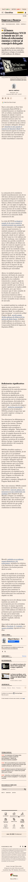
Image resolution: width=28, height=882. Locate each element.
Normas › (24, 656)
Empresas (4, 687)
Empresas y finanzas (11, 20)
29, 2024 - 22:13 (14, 92)
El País (24, 15)
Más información (5, 694)
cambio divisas (14, 821)
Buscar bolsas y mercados (9, 785)
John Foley (12, 669)
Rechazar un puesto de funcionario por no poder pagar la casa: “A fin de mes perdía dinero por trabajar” (14, 770)
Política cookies (18, 866)
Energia (18, 24)
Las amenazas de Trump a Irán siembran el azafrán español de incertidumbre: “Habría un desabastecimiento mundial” (11, 757)
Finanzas (18, 687)
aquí (24, 698)
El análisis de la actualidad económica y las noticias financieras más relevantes (12, 648)
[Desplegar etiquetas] (25, 688)
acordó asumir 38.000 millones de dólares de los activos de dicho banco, (13, 317)
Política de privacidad (19, 868)
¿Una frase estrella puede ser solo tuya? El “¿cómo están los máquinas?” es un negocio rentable (14, 776)
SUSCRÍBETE (20, 12)
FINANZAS (4, 28)
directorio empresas (22, 822)
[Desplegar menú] (3, 12)
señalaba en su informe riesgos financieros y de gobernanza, (12, 561)
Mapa (10, 869)
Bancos (9, 687)
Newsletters (16, 869)
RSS (12, 869)
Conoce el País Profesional (14, 834)
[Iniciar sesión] (25, 12)
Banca (3, 24)
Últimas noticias (6, 752)
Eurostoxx (8, 792)
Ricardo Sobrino (14, 680)
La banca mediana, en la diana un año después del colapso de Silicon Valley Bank (18, 676)
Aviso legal (12, 866)
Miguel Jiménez (14, 90)
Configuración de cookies (9, 868)
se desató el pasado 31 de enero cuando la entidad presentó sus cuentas (12, 223)
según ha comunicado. (15, 407)
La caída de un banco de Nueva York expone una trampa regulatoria (18, 666)
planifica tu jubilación (5, 822)
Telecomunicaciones (10, 24)
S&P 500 (14, 9)
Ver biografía (12, 641)
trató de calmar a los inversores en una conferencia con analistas (13, 492)
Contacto (8, 866)
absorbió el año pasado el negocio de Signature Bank (12, 128)
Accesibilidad (5, 869)
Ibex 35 (3, 9)
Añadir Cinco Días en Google (10, 102)
